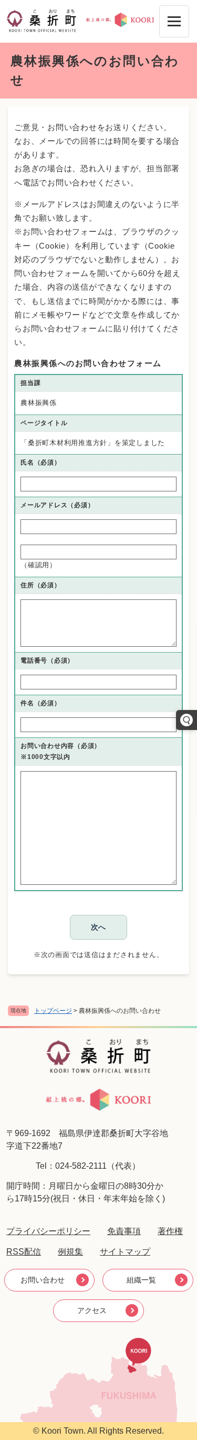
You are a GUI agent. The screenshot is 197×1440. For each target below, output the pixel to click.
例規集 (70, 1251)
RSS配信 (23, 1251)
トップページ (53, 1010)
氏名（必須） (40, 462)
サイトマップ (125, 1251)
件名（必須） (40, 703)
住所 (40, 585)
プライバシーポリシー (48, 1231)
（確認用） (38, 565)
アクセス (92, 1310)
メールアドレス (57, 505)
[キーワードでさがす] (186, 720)
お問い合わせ (42, 1280)
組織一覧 (141, 1280)
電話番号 (47, 660)
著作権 (170, 1231)
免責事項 (124, 1231)
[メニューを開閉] (174, 21)
